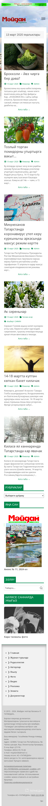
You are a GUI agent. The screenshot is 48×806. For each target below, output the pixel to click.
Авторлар (15, 667)
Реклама (14, 686)
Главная (14, 652)
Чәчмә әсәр (27, 317)
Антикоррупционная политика (17, 766)
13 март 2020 (12, 84)
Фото (13, 676)
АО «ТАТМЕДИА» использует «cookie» (20, 769)
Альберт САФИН (14, 321)
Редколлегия (17, 662)
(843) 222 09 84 (37, 795)
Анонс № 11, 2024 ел (16, 569)
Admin (36, 84)
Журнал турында (19, 657)
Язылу (13, 672)
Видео (13, 681)
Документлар (17, 695)
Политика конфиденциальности (18, 782)
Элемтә (14, 691)
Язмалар (26, 84)
